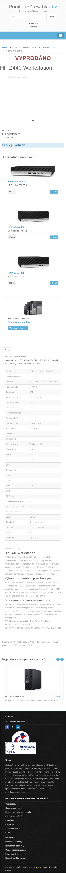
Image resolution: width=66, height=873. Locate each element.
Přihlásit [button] (33, 27)
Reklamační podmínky (14, 846)
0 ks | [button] (34, 23)
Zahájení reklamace (13, 829)
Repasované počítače (48, 47)
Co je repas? (10, 804)
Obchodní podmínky (13, 842)
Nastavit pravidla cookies (15, 858)
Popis (7, 350)
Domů (4, 47)
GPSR (8, 833)
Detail (54, 192)
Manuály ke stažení (13, 816)
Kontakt (24, 867)
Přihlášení (9, 820)
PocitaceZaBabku (33, 6)
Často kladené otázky (14, 808)
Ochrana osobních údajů (15, 850)
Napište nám (10, 838)
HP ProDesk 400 (16, 227)
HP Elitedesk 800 (16, 181)
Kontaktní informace (16, 722)
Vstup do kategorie (17, 328)
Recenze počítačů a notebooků (18, 812)
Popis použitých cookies (15, 854)
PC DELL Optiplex (14, 696)
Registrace (9, 824)
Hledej (51, 16)
